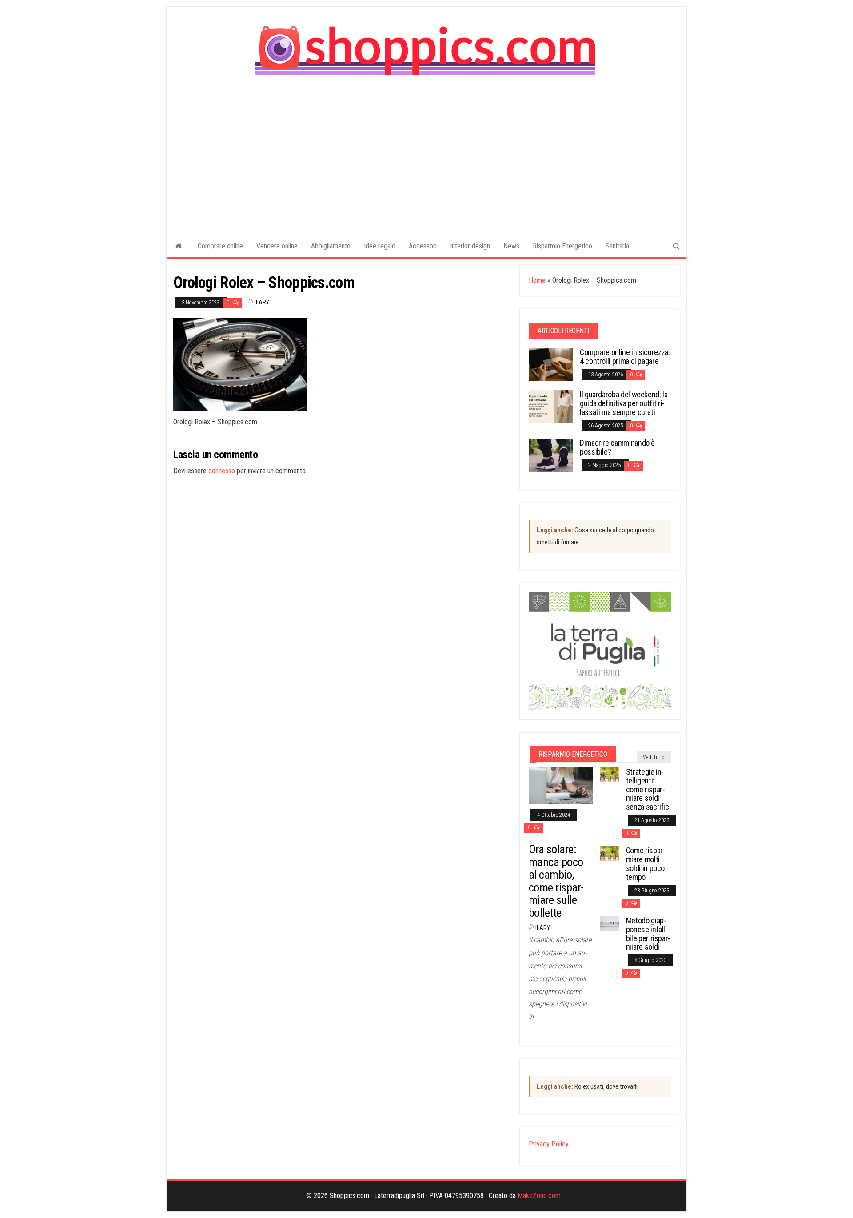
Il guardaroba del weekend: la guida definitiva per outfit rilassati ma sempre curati (624, 403)
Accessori (423, 246)
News (511, 246)
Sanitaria (617, 246)
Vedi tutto (654, 757)
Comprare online (220, 246)
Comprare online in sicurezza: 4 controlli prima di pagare (625, 356)
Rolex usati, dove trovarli (587, 1086)
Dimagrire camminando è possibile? (617, 447)
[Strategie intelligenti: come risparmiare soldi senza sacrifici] (609, 774)
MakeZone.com (539, 1195)
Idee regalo (379, 246)
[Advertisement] (426, 148)
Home (537, 280)
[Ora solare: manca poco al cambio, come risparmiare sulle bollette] (561, 785)
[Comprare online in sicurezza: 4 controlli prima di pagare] (551, 364)
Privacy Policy (549, 1144)
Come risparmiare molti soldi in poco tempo (646, 863)
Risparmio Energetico (562, 246)
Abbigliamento (331, 246)
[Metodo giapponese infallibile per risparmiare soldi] (609, 923)
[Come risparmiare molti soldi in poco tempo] (609, 853)
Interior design (470, 246)
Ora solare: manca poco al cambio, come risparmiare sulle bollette (556, 881)
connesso (221, 471)
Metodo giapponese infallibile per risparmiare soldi (648, 933)
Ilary (262, 302)
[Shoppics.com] (179, 246)
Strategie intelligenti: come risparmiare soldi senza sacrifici (648, 789)
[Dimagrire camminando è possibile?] (551, 455)
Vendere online (277, 246)
